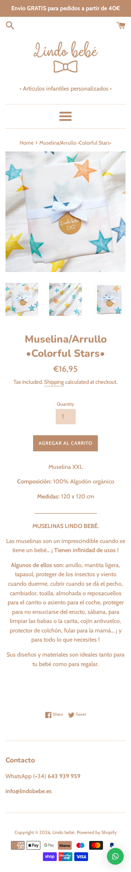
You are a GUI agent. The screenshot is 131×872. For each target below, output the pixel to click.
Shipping (54, 382)
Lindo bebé (63, 832)
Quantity (65, 404)
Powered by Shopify (97, 832)
